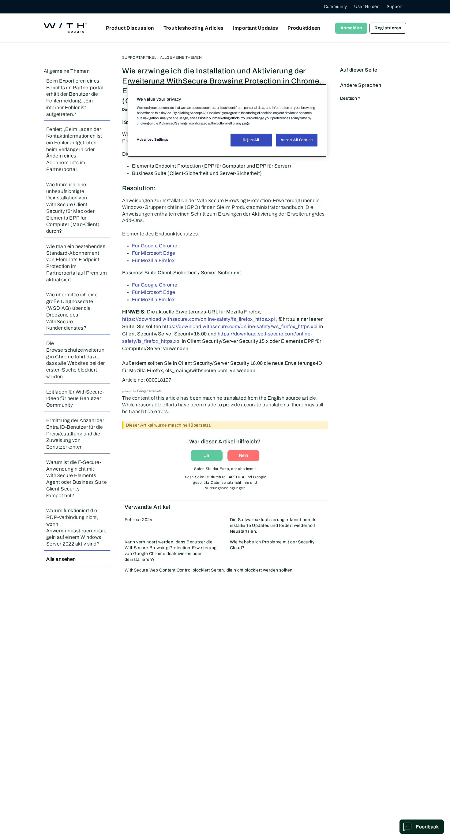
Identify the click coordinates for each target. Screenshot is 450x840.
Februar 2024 (138, 519)
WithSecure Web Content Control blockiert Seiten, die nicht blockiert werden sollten (209, 570)
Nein (243, 455)
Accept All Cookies (297, 140)
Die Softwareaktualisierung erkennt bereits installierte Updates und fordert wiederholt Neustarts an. (273, 525)
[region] (227, 120)
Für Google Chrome (154, 245)
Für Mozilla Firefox (153, 260)
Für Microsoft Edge (153, 253)
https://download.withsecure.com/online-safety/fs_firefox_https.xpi (198, 319)
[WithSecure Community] (65, 28)
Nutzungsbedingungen (225, 488)
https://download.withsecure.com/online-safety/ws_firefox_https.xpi (240, 326)
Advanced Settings (152, 139)
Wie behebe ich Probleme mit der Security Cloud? (272, 545)
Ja (206, 455)
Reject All (251, 140)
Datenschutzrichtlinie (230, 482)
